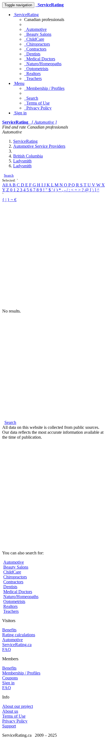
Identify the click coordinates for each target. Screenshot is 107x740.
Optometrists (36, 68)
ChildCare (34, 39)
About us (10, 711)
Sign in (20, 113)
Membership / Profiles (44, 88)
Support (9, 726)
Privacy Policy (38, 108)
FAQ (6, 649)
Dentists (32, 54)
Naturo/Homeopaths (42, 63)
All (5, 185)
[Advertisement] (53, 255)
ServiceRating (26, 14)
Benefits (9, 630)
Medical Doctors (39, 59)
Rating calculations (18, 634)
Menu (18, 83)
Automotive (35, 29)
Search (31, 98)
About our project (17, 706)
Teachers (33, 78)
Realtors (32, 73)
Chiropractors (37, 44)
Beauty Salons (37, 34)
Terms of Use (37, 103)
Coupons (10, 678)
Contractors (35, 49)
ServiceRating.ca (17, 644)
